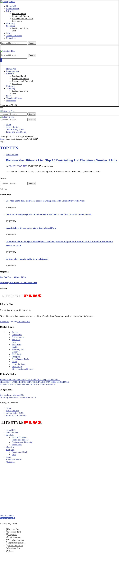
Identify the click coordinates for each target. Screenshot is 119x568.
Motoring (10, 23)
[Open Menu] (1, 60)
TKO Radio (17, 354)
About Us (16, 339)
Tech (14, 31)
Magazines (11, 38)
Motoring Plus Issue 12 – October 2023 (18, 282)
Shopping (10, 26)
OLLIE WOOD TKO (18, 166)
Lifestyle (10, 11)
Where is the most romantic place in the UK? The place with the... (30, 379)
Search (32, 43)
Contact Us (17, 334)
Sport (8, 33)
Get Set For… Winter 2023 (13, 277)
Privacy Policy (12, 127)
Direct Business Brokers (22, 369)
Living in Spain (19, 364)
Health (15, 347)
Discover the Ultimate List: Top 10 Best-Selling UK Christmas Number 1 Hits (61, 160)
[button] (7, 518)
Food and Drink (19, 13)
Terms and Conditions (16, 132)
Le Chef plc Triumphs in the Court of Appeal (27, 259)
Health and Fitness (20, 16)
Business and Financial (22, 18)
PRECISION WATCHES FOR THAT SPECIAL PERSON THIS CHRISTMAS (34, 382)
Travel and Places (14, 35)
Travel (14, 361)
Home (11, 6)
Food (14, 342)
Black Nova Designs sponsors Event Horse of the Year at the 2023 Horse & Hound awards (48, 214)
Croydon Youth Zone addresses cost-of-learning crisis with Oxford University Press (45, 201)
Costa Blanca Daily (20, 359)
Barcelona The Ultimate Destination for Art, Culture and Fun (27, 384)
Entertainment (12, 9)
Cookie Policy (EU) (15, 129)
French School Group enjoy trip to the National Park (31, 228)
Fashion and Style (20, 28)
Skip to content (7, 515)
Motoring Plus (18, 349)
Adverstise (16, 344)
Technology (17, 366)
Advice (15, 332)
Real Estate (17, 21)
